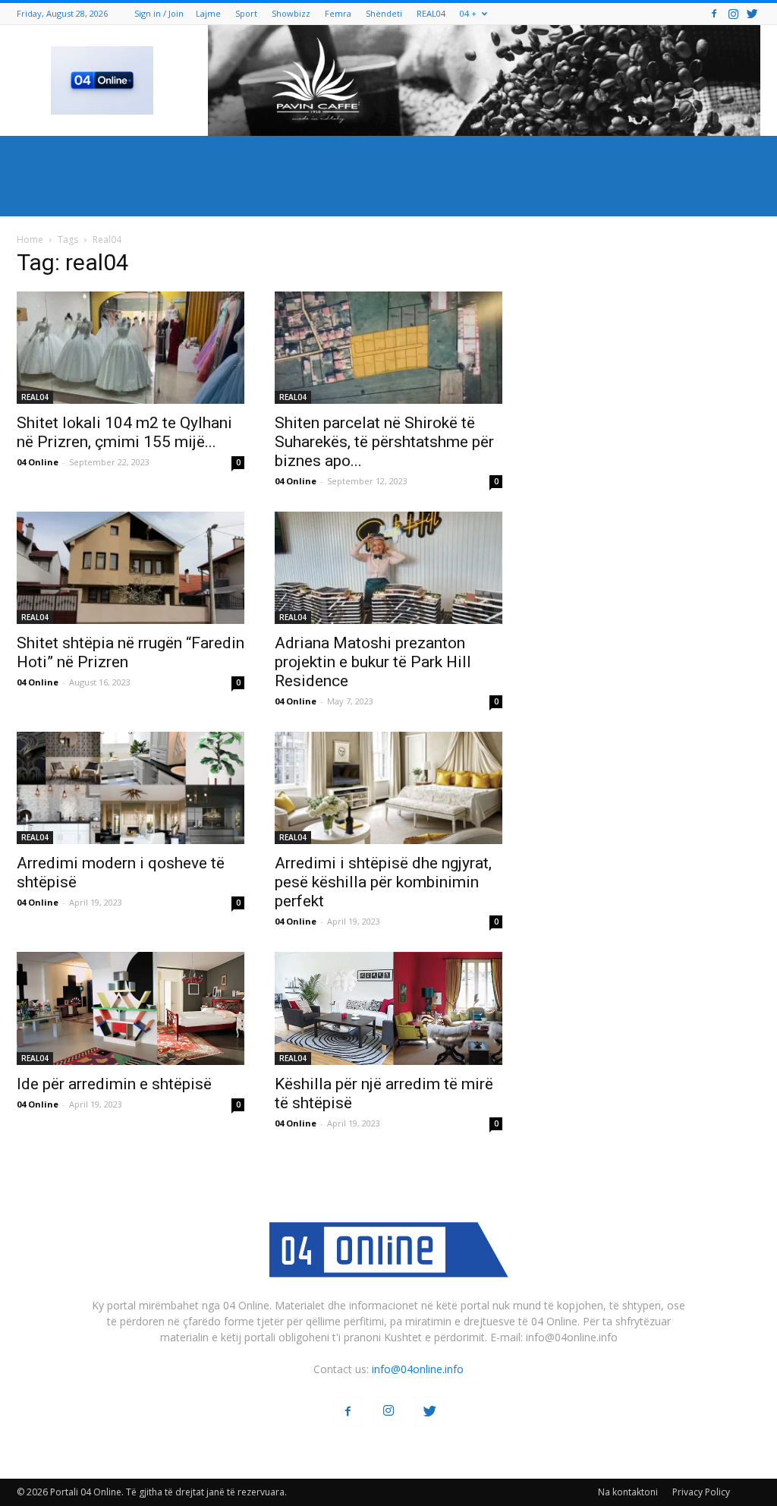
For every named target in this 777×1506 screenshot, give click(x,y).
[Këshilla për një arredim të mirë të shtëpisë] (388, 1008)
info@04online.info (418, 1369)
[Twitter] (752, 13)
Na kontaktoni (628, 1492)
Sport (246, 13)
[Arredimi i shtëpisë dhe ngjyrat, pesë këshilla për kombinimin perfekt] (388, 788)
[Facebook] (714, 13)
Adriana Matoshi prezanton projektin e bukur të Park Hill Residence (373, 662)
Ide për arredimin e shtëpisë (114, 1084)
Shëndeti (384, 13)
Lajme (208, 13)
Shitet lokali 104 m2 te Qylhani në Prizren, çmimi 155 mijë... (124, 432)
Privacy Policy (701, 1492)
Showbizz (291, 13)
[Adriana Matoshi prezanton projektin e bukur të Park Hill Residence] (388, 568)
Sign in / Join (159, 13)
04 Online (37, 462)
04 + (468, 13)
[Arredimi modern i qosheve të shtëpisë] (130, 788)
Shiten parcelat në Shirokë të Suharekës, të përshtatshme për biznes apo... (384, 442)
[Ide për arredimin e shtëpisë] (130, 1008)
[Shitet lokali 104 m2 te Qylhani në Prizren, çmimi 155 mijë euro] (130, 347)
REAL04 (431, 13)
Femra (338, 13)
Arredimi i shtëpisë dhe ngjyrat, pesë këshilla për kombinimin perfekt (383, 882)
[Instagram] (733, 13)
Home (30, 239)
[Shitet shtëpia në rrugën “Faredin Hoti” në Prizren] (130, 568)
